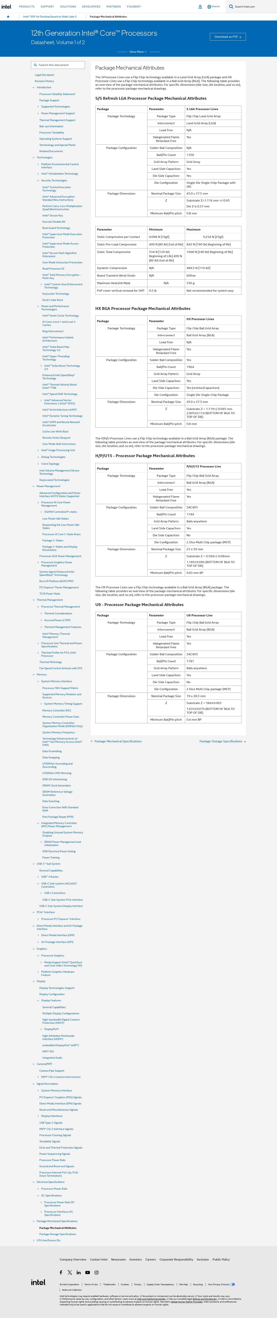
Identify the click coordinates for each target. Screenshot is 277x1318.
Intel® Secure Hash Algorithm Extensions (59, 254)
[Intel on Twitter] (70, 1273)
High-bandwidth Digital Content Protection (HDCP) (61, 1021)
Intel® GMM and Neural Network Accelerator (61, 424)
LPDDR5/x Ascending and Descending (57, 765)
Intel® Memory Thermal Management (56, 635)
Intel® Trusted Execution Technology (56, 189)
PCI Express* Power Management (59, 587)
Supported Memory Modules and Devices (61, 696)
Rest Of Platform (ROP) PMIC (56, 581)
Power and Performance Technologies (55, 308)
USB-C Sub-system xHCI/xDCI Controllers (59, 885)
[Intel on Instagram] (97, 1273)
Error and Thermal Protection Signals (61, 1147)
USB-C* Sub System (48, 863)
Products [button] (27, 6)
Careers (150, 1259)
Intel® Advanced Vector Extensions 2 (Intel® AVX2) (59, 402)
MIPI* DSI (48, 1051)
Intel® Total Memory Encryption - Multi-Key (61, 276)
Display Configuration (52, 994)
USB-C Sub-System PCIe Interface (62, 899)
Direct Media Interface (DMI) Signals (60, 1103)
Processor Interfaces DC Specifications (58, 1213)
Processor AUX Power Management (60, 556)
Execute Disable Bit (53, 221)
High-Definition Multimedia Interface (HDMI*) (58, 1037)
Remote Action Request (56, 437)
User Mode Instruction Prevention (62, 262)
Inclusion (203, 1259)
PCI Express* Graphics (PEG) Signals (60, 1097)
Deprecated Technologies (54, 480)
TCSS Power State (49, 593)
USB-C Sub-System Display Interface (61, 906)
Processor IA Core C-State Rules (61, 534)
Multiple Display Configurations (60, 1013)
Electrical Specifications (51, 1182)
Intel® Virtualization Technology (59, 173)
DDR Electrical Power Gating (59, 851)
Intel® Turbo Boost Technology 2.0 (62, 367)
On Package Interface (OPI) (57, 942)
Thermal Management (50, 600)
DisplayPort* (51, 1029)
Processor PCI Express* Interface (60, 919)
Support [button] (47, 6)
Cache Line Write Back (55, 431)
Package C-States (52, 540)
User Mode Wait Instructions (59, 444)
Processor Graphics (52, 955)
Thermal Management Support (57, 120)
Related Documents (51, 151)
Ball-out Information (51, 126)
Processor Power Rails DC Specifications (59, 1204)
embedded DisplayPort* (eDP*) (60, 1045)
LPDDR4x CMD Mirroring (56, 773)
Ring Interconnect (53, 331)
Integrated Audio (52, 1057)
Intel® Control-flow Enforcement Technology (63, 286)
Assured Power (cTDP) (57, 620)
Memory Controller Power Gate (60, 716)
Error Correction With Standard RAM (60, 809)
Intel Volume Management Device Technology (59, 472)
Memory (42, 674)
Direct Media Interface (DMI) (57, 935)
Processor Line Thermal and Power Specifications (61, 645)
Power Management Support (58, 113)
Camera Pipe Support (51, 1070)
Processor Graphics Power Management (56, 564)
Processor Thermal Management (60, 606)
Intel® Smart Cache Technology (60, 315)
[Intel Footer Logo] (38, 1282)
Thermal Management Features (62, 627)
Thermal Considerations (58, 613)
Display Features (51, 1000)
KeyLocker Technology (55, 293)
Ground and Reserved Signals (56, 1166)
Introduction (44, 87)
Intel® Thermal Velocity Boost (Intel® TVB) (59, 386)
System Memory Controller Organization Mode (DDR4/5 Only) (62, 724)
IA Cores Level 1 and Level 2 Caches (58, 323)
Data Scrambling (52, 751)
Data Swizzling (50, 801)
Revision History (44, 81)
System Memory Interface (56, 681)
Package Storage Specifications (57, 1234)
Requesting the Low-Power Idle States (60, 526)
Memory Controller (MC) (56, 710)
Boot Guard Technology (56, 228)
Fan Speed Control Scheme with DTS (60, 668)
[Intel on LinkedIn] (79, 1273)
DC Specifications (51, 1195)
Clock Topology (50, 463)
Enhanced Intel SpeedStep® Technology (58, 377)
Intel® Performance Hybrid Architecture (57, 339)
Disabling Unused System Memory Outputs (62, 834)
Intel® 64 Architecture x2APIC (59, 409)
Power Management (48, 486)
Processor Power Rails (52, 1160)
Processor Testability (51, 132)
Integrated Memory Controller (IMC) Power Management (59, 824)
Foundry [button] (134, 6)
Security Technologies (54, 180)
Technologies (45, 157)
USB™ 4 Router (50, 876)
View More (136, 52)
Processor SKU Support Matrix (60, 688)
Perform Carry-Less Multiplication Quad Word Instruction (62, 208)
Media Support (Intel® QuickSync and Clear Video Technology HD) (63, 964)
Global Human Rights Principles (187, 1301)
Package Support (49, 100)
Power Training (51, 857)
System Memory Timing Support (63, 703)
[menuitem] (8, 16)
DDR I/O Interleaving (54, 779)
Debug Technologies (53, 457)
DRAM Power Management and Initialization (62, 843)
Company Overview (73, 1259)
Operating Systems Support (55, 138)
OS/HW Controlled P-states (60, 511)
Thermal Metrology (50, 662)
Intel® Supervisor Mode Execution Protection (62, 236)
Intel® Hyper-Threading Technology (56, 358)
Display (41, 981)
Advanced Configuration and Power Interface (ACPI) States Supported (59, 494)
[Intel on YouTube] (88, 1273)
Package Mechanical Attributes (58, 1228)
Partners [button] (113, 6)
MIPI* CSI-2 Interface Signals (56, 1129)
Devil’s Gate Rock (52, 300)
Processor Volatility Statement (57, 94)
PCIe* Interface (46, 912)
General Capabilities (51, 870)
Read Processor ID (53, 268)
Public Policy (221, 1259)
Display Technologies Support (56, 988)
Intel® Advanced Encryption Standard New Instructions (58, 198)
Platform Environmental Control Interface (60, 166)
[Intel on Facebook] (61, 1273)
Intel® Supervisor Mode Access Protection (60, 245)
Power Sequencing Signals (54, 1154)
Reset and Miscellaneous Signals (58, 1109)
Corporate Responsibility (176, 1259)
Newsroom (118, 1259)
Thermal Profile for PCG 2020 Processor (58, 654)
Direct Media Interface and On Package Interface (60, 927)
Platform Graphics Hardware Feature (57, 973)
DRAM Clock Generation (56, 785)
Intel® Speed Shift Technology (59, 394)
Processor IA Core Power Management (55, 504)
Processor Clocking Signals (55, 1135)
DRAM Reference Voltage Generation (57, 793)
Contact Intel (98, 1259)
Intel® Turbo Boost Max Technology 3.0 (55, 348)
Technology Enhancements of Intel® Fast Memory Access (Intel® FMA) (62, 742)
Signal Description (47, 1083)
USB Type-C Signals (51, 1122)
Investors (135, 1259)
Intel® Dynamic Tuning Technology (62, 416)
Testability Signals (49, 1141)
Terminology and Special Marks (57, 145)
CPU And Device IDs (48, 1240)
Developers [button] (91, 6)
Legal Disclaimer (44, 75)
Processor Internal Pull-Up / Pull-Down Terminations (59, 1174)
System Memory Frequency (58, 732)
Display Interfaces (52, 1116)
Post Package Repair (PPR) (57, 816)
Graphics (42, 948)
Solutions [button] (68, 6)
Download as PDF (226, 37)
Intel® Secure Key (52, 215)
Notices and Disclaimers (205, 1298)
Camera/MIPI (44, 1064)
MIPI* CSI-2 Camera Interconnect (60, 1077)
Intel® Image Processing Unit (58, 450)
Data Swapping (51, 757)
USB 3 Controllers (54, 893)
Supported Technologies (55, 106)
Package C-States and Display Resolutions (59, 548)
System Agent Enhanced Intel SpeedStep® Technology (56, 573)
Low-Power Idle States (55, 518)
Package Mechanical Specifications (57, 1221)
